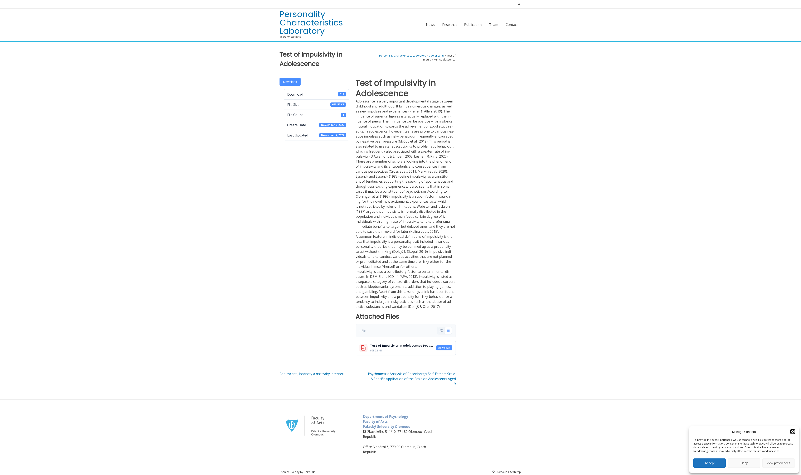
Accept (709, 463)
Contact (512, 24)
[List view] (448, 330)
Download (290, 82)
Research (449, 24)
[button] (793, 432)
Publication (473, 24)
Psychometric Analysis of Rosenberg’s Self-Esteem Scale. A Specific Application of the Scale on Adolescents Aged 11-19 (412, 378)
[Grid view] (441, 330)
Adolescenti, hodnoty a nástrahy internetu (312, 373)
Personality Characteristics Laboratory (311, 22)
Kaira (307, 472)
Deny (744, 463)
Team (493, 24)
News (430, 24)
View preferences (778, 463)
